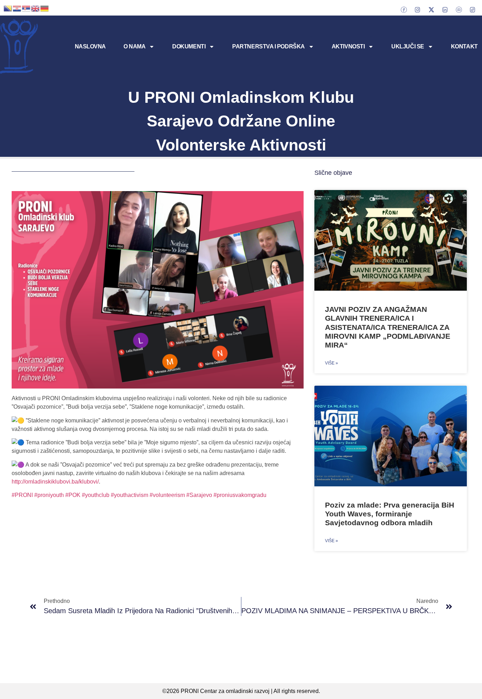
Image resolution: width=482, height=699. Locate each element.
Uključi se (407, 46)
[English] (35, 7)
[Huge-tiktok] (472, 10)
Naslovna (90, 46)
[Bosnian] (8, 7)
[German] (44, 7)
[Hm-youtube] (459, 10)
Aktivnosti (348, 46)
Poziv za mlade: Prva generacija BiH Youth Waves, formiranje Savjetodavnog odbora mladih (389, 514)
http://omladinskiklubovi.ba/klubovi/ (55, 482)
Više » (331, 363)
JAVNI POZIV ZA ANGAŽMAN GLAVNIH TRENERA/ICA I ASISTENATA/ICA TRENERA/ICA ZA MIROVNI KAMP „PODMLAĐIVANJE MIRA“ (387, 327)
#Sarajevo (199, 495)
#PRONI (22, 495)
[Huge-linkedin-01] (445, 10)
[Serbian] (26, 7)
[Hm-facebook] (404, 10)
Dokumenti (188, 46)
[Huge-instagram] (417, 10)
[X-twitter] (431, 10)
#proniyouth (48, 495)
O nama (134, 46)
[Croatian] (17, 7)
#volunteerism (167, 495)
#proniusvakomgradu (239, 495)
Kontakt (464, 46)
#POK (73, 495)
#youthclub (96, 495)
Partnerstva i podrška (268, 46)
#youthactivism (129, 495)
